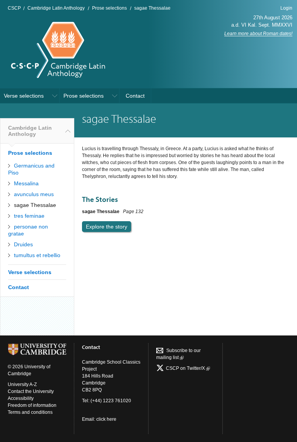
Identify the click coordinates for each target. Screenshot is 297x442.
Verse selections (24, 96)
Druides (23, 244)
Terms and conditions (30, 412)
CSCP (14, 8)
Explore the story (106, 227)
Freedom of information (32, 405)
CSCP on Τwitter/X (185, 368)
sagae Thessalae (152, 8)
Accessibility (21, 398)
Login (286, 8)
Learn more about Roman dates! (258, 33)
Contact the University (31, 391)
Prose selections (109, 8)
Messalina (26, 183)
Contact (135, 96)
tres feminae (29, 216)
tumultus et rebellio (37, 255)
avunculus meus (34, 194)
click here (106, 419)
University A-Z (22, 384)
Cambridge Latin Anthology (56, 8)
